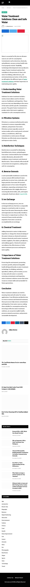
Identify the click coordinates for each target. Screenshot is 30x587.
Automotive (5, 504)
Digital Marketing (6, 515)
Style (3, 561)
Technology (5, 563)
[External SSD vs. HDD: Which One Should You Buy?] (6, 433)
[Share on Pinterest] (21, 31)
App (3, 501)
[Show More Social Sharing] (26, 31)
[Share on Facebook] (5, 31)
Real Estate (5, 552)
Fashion (4, 523)
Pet (3, 547)
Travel (3, 566)
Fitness (4, 525)
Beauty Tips (5, 506)
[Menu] (3, 3)
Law (3, 536)
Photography (5, 550)
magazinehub (23, 194)
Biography (4, 509)
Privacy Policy (19, 577)
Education (4, 517)
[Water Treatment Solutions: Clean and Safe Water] (15, 43)
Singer (3, 555)
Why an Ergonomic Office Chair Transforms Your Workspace (19, 442)
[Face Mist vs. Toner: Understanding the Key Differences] (6, 465)
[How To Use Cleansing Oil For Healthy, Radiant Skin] (15, 402)
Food (3, 528)
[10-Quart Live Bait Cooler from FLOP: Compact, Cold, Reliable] (15, 377)
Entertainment (6, 520)
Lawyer (3, 539)
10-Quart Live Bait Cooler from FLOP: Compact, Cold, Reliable (12, 388)
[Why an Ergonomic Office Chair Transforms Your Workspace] (6, 443)
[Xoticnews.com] (15, 3)
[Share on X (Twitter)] (13, 31)
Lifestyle (4, 12)
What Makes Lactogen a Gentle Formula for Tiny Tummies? (18, 474)
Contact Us (10, 577)
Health (3, 531)
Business (4, 512)
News (3, 544)
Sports (3, 558)
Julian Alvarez (9, 26)
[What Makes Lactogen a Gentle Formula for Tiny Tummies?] (6, 475)
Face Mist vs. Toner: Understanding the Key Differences (18, 464)
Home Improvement (7, 534)
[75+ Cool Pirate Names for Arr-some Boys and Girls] (15, 352)
